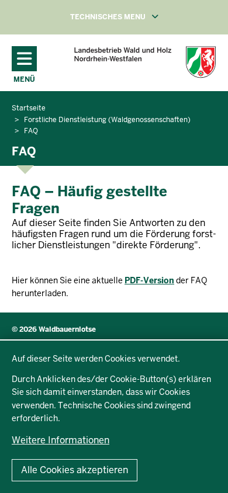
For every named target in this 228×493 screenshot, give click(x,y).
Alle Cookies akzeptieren (74, 470)
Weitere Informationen (60, 440)
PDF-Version (149, 280)
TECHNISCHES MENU (131, 17)
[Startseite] (145, 62)
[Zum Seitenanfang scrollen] (204, 471)
